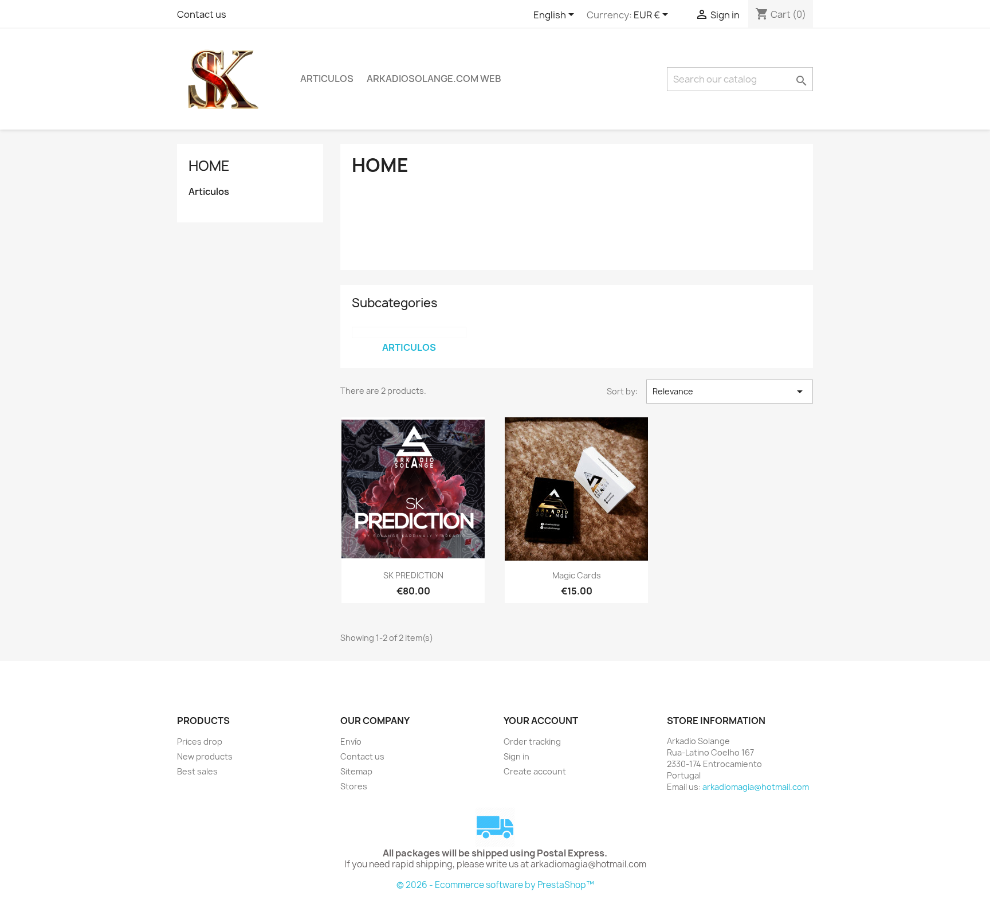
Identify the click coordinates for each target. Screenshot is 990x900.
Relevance (730, 391)
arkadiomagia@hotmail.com (755, 786)
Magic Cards (576, 575)
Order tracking (532, 741)
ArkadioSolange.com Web (434, 78)
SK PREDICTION (413, 575)
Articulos (326, 78)
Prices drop (199, 741)
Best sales (197, 771)
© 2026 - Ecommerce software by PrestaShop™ (495, 885)
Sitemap (356, 771)
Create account (535, 771)
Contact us (201, 14)
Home (209, 165)
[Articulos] (409, 332)
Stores (353, 786)
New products (205, 756)
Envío (351, 741)
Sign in (516, 756)
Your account (541, 720)
